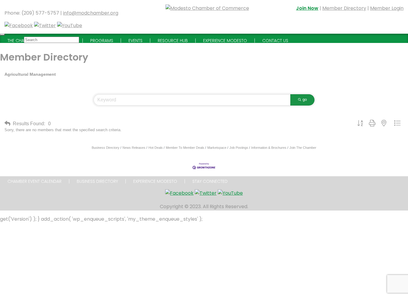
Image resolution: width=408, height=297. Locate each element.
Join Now (307, 8)
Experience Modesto (155, 181)
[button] (7, 123)
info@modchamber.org (90, 13)
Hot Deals (155, 147)
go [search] (305, 99)
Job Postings (238, 147)
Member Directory (344, 8)
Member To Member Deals (185, 147)
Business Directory (105, 147)
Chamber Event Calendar (34, 181)
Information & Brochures (268, 147)
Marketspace (216, 147)
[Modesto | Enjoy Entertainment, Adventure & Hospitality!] (207, 16)
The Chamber (21, 40)
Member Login (387, 8)
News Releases (133, 147)
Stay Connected (210, 181)
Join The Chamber (302, 147)
